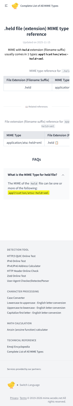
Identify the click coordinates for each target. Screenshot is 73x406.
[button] (6, 5)
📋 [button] (56, 142)
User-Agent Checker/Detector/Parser (28, 280)
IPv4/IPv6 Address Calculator (23, 266)
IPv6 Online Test (16, 261)
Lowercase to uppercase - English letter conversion (36, 302)
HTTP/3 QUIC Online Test (21, 256)
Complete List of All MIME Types (25, 351)
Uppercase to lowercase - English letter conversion (36, 307)
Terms (23, 398)
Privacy (14, 398)
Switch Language (30, 385)
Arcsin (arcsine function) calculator (27, 329)
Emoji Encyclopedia (18, 346)
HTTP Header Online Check (22, 271)
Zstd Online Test (16, 276)
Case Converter (16, 297)
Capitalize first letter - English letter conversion (34, 312)
